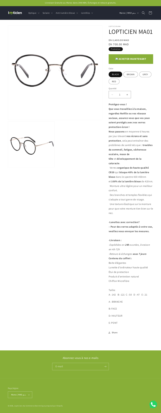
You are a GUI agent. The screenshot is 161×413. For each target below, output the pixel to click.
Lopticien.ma (19, 406)
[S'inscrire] (105, 366)
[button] (33, 13)
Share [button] (115, 332)
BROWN (131, 74)
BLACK (115, 74)
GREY (145, 74)
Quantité (113, 88)
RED (114, 81)
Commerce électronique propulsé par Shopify (44, 406)
